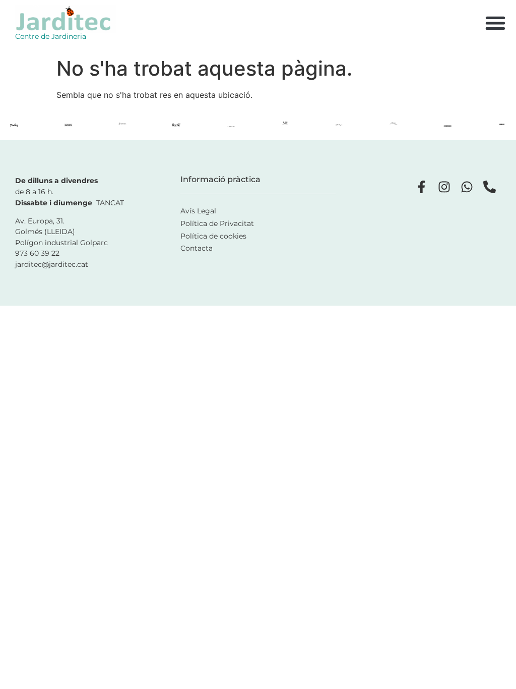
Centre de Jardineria (50, 36)
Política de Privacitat (217, 223)
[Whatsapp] (467, 187)
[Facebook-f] (421, 187)
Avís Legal (198, 210)
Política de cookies (213, 236)
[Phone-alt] (489, 187)
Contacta (196, 248)
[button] (495, 23)
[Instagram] (444, 187)
